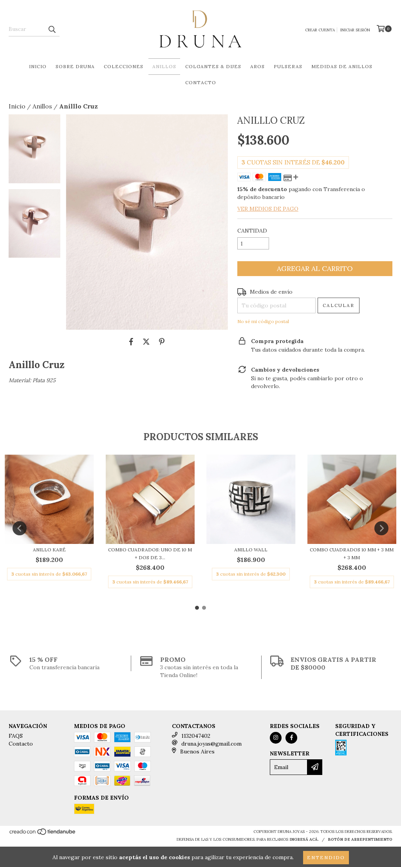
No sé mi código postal (263, 321)
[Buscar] (52, 29)
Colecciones (123, 66)
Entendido (326, 857)
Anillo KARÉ (49, 550)
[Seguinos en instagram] (276, 738)
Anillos (164, 66)
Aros (257, 66)
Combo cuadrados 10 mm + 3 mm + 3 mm (352, 553)
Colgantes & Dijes (213, 66)
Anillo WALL (250, 550)
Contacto (200, 82)
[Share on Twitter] (146, 341)
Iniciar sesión (355, 30)
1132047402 (195, 735)
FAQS (16, 735)
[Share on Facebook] (131, 341)
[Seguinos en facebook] (291, 738)
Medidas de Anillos (341, 66)
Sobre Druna (75, 66)
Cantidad (252, 230)
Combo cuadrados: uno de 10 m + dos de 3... (150, 553)
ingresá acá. (304, 839)
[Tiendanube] (43, 833)
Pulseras (288, 66)
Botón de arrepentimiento (360, 839)
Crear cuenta (320, 30)
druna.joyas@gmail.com (211, 743)
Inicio (38, 66)
